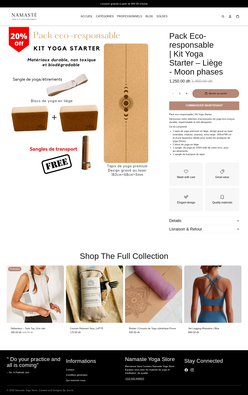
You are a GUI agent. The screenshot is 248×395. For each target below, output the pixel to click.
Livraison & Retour (185, 229)
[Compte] (230, 16)
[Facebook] (186, 370)
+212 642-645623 (134, 378)
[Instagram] (192, 370)
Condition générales (76, 375)
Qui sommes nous (75, 380)
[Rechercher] (223, 16)
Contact (70, 369)
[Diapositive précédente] (189, 294)
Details (175, 220)
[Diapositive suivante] (236, 294)
